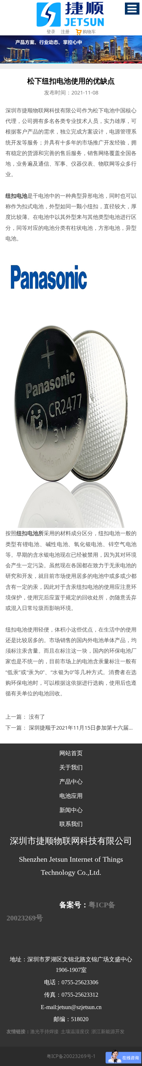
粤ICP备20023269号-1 (71, 1056)
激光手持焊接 (44, 1031)
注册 (65, 31)
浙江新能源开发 (108, 1031)
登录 (51, 31)
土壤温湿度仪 (75, 1031)
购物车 (89, 31)
